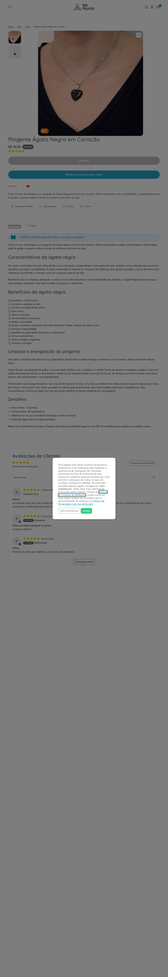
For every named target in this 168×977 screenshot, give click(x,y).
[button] (69, 510)
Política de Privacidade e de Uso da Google (81, 502)
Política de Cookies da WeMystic (82, 493)
